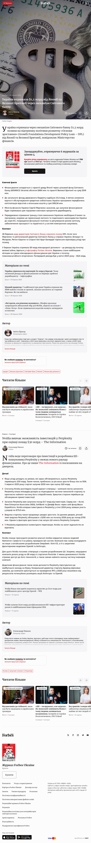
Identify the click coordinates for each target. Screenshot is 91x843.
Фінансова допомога (52, 371)
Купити (35, 171)
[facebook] (73, 735)
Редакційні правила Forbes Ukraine (16, 803)
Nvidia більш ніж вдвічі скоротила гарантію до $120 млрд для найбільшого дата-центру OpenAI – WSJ (33, 590)
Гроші (7, 279)
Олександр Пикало (16, 447)
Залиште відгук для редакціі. (15, 362)
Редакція (6, 807)
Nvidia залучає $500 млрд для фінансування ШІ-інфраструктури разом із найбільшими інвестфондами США (35, 606)
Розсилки (33, 791)
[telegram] (82, 735)
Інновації (39, 420)
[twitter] (68, 735)
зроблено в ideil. (81, 838)
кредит (5, 371)
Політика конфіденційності (14, 795)
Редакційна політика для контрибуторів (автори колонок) (19, 813)
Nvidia (5, 671)
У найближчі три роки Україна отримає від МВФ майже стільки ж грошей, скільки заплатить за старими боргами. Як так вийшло (33, 289)
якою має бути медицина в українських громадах (18, 409)
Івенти (5, 791)
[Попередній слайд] (80, 680)
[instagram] (77, 735)
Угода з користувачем (23, 783)
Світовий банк (30, 371)
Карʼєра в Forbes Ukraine (12, 787)
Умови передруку (19, 791)
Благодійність (8, 822)
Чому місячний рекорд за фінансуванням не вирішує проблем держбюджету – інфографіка (31, 273)
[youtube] (87, 735)
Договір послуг (31, 787)
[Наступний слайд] (86, 380)
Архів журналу (8, 818)
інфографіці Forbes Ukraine (39, 250)
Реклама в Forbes (25, 818)
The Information (49, 463)
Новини (5, 95)
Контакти (6, 783)
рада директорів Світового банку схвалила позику (38, 234)
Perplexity (28, 671)
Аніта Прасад (13, 112)
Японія (39, 371)
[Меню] (86, 3)
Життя (4, 415)
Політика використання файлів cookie (18, 799)
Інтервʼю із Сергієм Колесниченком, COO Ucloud (51, 412)
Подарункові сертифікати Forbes (16, 826)
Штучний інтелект (16, 671)
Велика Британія (16, 371)
